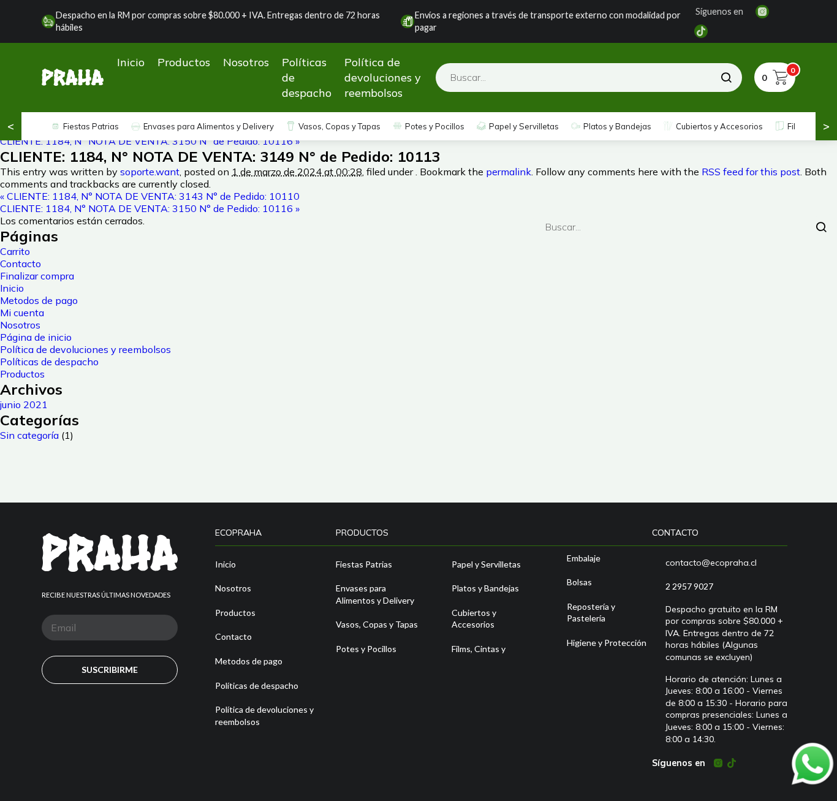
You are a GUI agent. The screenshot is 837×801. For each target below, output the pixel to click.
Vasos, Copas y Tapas (339, 126)
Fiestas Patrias (91, 126)
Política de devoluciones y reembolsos (382, 77)
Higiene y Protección (606, 642)
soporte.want (150, 171)
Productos (183, 62)
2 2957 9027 (689, 586)
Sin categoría (29, 435)
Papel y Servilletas (524, 126)
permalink (508, 171)
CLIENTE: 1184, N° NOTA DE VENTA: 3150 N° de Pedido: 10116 (150, 141)
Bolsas (579, 582)
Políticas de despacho (306, 77)
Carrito (15, 251)
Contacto (20, 263)
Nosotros (246, 62)
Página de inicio (36, 337)
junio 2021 (24, 404)
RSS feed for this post (751, 171)
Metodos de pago (39, 300)
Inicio (131, 62)
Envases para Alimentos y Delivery (208, 126)
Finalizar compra (37, 276)
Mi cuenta (22, 312)
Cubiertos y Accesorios (719, 126)
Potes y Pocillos (434, 126)
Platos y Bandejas (617, 126)
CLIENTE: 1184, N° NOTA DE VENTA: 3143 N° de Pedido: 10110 (150, 196)
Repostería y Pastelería (591, 612)
